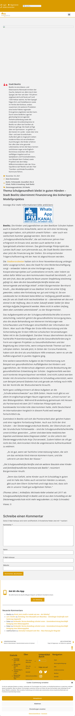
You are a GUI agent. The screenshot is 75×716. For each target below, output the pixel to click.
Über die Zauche (28, 667)
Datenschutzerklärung (34, 713)
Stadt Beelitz (30, 184)
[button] (72, 683)
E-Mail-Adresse (8, 557)
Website (6, 565)
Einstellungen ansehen (37, 709)
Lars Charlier (10, 617)
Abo (55, 667)
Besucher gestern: (17, 676)
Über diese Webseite (29, 661)
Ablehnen (37, 704)
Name (5, 549)
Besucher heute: (17, 665)
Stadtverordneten (15, 261)
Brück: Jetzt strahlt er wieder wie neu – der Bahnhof (31, 614)
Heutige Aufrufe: (17, 659)
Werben (56, 673)
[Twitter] (45, 672)
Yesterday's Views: (18, 670)
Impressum (44, 713)
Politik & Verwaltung (18, 184)
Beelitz (8, 182)
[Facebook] (41, 672)
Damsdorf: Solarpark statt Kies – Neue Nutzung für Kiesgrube (39, 631)
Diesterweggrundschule (14, 187)
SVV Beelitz (26, 187)
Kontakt (28, 672)
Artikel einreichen (59, 670)
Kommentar (8, 524)
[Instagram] (41, 676)
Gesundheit (25, 182)
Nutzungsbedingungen (60, 663)
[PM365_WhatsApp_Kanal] (38, 222)
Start (55, 660)
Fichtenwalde (15, 182)
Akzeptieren (37, 698)
